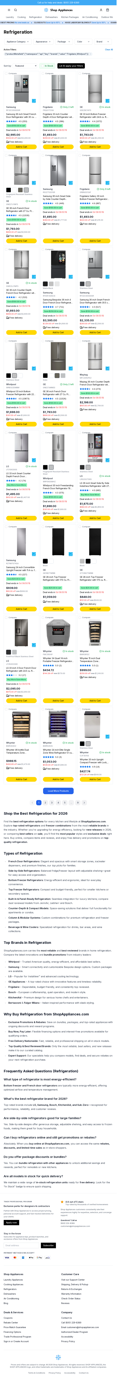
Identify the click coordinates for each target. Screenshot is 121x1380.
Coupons (8, 1318)
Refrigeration (35, 17)
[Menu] (9, 10)
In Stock (49, 66)
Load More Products (58, 791)
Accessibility (67, 1336)
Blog (6, 1303)
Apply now (11, 1222)
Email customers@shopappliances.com (80, 1327)
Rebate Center (11, 1322)
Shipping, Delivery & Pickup (74, 1284)
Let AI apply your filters (71, 66)
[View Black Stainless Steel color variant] (82, 467)
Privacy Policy (68, 1341)
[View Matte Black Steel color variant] (82, 284)
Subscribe (48, 1245)
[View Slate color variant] (20, 190)
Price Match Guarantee (15, 1327)
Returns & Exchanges (71, 1289)
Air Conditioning (90, 17)
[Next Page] (84, 802)
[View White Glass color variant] (57, 284)
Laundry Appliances (13, 1279)
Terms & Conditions (36, 1373)
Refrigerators (10, 1289)
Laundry (10, 17)
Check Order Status (70, 1298)
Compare (13, 73)
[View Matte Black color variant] (45, 284)
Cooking (21, 17)
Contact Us (66, 1318)
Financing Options (12, 1332)
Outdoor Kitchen (109, 17)
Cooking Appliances (13, 1284)
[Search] (15, 10)
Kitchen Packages (70, 17)
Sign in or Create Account (16, 1341)
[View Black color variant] (8, 190)
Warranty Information (71, 1294)
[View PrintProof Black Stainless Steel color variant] (8, 652)
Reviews (65, 1303)
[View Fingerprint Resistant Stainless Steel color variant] (26, 190)
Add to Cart (21, 147)
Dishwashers (51, 17)
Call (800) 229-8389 (71, 1322)
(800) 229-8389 (68, 1223)
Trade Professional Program (17, 1336)
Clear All (109, 49)
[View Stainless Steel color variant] (51, 284)
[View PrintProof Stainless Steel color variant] (14, 652)
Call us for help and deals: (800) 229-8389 (58, 2)
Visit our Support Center (73, 1279)
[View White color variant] (14, 190)
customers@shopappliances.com (75, 1226)
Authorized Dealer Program (74, 1332)
